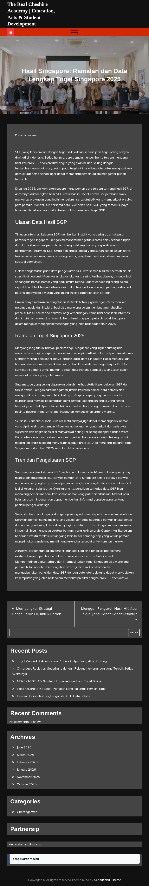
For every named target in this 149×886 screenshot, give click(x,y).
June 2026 (24, 747)
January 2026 (26, 769)
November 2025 (28, 777)
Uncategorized (27, 812)
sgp (70, 395)
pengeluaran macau (26, 859)
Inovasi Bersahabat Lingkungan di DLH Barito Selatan (54, 696)
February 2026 (27, 762)
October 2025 (27, 784)
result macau (32, 844)
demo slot (16, 844)
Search (134, 632)
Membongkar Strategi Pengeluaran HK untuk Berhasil (37, 611)
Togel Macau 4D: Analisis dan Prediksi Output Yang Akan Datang (62, 661)
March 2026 (25, 755)
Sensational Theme (107, 880)
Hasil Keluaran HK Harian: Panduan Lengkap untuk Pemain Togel (61, 689)
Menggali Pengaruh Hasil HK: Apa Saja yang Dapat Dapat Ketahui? (109, 611)
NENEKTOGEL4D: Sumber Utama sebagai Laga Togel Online (59, 681)
